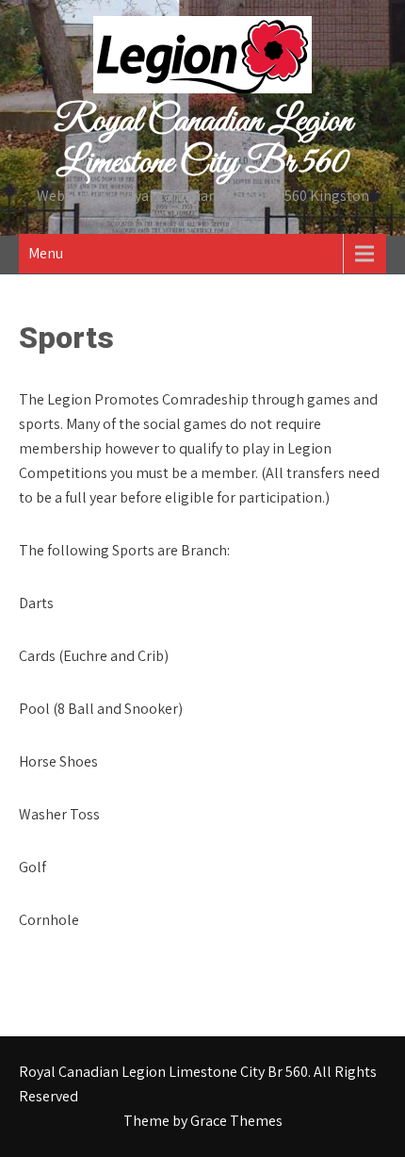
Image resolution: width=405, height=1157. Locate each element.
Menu (45, 253)
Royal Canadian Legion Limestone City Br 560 (203, 142)
